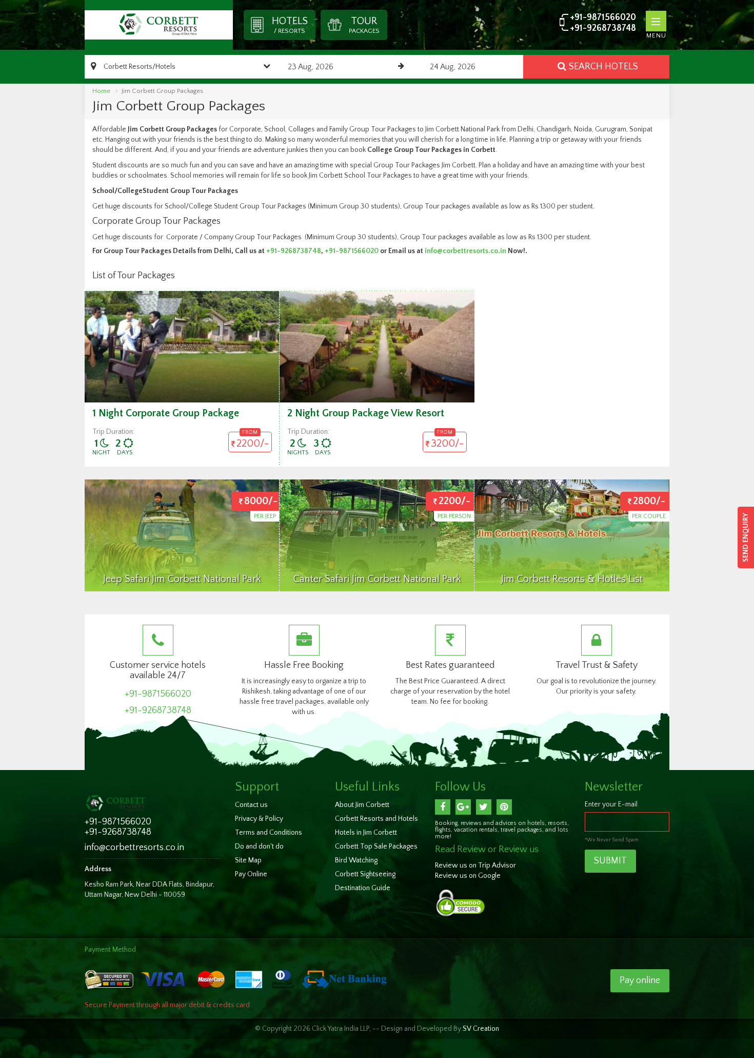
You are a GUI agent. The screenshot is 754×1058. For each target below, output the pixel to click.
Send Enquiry (746, 537)
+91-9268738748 (603, 28)
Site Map (248, 860)
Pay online (640, 980)
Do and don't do (259, 846)
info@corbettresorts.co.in (465, 251)
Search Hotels (603, 67)
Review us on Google (468, 876)
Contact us (251, 805)
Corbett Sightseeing (365, 874)
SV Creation (481, 1029)
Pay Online (251, 874)
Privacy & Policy (259, 819)
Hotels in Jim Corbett (366, 833)
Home (101, 90)
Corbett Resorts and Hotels (376, 819)
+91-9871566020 (603, 17)
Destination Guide (362, 888)
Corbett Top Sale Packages (376, 846)
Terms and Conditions (268, 833)
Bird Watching (356, 860)
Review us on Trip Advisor (475, 865)
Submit (610, 861)
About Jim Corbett (362, 805)
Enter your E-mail (611, 804)
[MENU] (656, 21)
